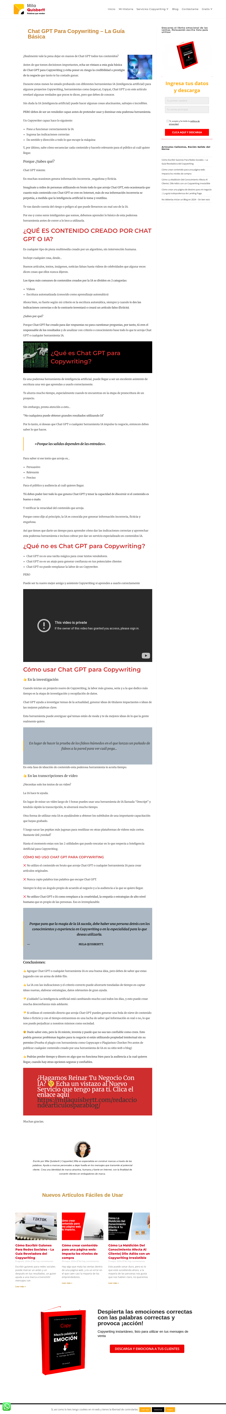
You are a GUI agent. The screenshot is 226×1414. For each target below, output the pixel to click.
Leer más (145, 1409)
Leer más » (20, 1286)
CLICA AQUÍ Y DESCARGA (187, 132)
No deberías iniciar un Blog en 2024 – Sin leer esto (186, 199)
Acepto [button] (170, 1409)
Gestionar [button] (158, 1409)
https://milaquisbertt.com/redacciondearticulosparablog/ (87, 1102)
